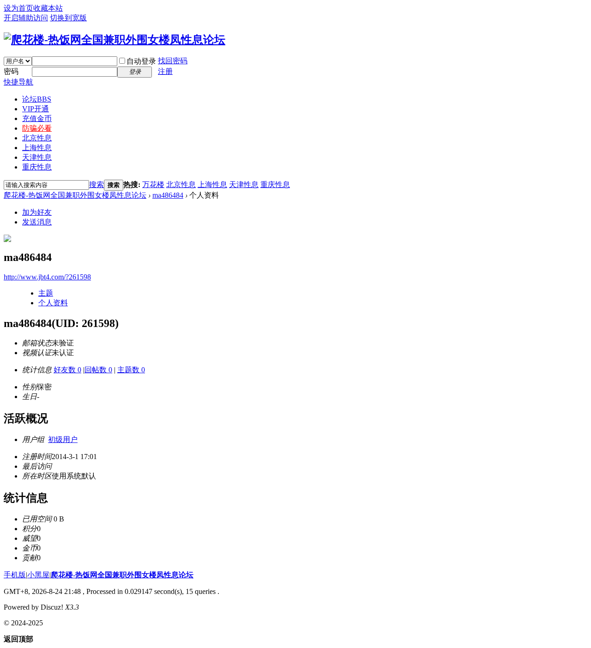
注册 (165, 71)
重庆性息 (37, 167)
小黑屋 (38, 575)
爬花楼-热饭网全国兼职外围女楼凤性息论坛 (75, 195)
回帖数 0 (98, 370)
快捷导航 (18, 82)
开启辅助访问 (26, 18)
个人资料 (53, 303)
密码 (11, 71)
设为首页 (18, 8)
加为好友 (37, 212)
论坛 (36, 99)
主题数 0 (131, 370)
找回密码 (172, 61)
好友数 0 (67, 370)
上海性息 (37, 147)
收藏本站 (48, 8)
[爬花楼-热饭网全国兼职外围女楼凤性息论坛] (114, 40)
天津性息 (37, 157)
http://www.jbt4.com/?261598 (47, 277)
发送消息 (37, 222)
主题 (45, 293)
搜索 (96, 184)
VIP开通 (35, 109)
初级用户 (63, 439)
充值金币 (37, 118)
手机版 (15, 575)
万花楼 (153, 184)
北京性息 (37, 138)
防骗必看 (37, 128)
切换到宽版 (68, 18)
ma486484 (167, 195)
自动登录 (141, 61)
